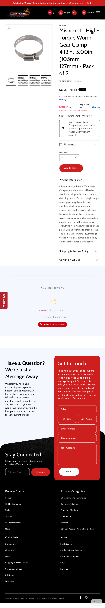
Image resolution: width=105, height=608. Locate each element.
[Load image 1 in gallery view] (11, 80)
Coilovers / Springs (69, 504)
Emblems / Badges (69, 510)
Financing (9, 581)
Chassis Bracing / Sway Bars (73, 498)
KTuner (8, 498)
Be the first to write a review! (52, 324)
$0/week (96, 107)
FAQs (7, 556)
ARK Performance (13, 504)
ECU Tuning (66, 516)
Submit (68, 472)
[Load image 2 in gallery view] (23, 80)
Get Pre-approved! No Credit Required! (73, 110)
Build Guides (66, 544)
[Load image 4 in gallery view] (46, 80)
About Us (9, 550)
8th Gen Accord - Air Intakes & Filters (77, 529)
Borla (7, 510)
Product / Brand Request (71, 550)
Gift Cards (9, 575)
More (7, 529)
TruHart (8, 516)
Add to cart (70, 168)
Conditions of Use (13, 569)
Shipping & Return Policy (16, 562)
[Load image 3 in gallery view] (34, 80)
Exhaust (64, 522)
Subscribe (39, 472)
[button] (50, 13)
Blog (62, 562)
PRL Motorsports (13, 522)
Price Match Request (69, 556)
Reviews (64, 569)
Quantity (63, 152)
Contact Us (10, 544)
